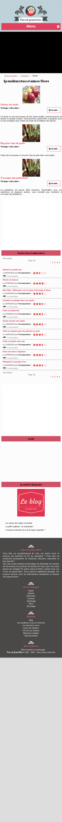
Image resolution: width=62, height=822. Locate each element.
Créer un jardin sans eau (14, 341)
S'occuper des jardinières (14, 178)
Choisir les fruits (9, 104)
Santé (31, 590)
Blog (31, 620)
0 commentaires (12, 276)
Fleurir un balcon (10, 280)
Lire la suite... (54, 110)
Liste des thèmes (31, 628)
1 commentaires (12, 337)
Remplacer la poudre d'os (14, 362)
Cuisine (31, 598)
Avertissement (31, 635)
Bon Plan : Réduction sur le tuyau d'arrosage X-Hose (27, 290)
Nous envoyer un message (33, 649)
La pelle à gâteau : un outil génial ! (19, 526)
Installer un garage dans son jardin (18, 300)
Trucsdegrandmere (24, 273)
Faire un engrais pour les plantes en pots (21, 331)
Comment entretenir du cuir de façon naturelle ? (25, 530)
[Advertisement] (31, 52)
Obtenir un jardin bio (12, 270)
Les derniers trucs (31, 625)
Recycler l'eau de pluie (13, 143)
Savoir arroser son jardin (14, 321)
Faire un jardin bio (11, 310)
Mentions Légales (31, 633)
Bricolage (31, 606)
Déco (31, 603)
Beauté (31, 593)
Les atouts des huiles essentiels (19, 523)
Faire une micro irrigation (14, 352)
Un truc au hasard (31, 630)
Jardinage (31, 601)
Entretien (31, 595)
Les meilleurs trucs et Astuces (31, 622)
